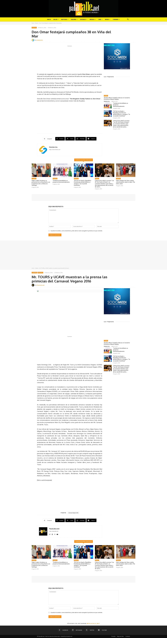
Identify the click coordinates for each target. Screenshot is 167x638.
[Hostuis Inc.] (33, 40)
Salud (55, 19)
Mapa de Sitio (120, 636)
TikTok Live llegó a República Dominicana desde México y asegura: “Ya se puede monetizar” (121, 113)
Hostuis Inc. (40, 40)
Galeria (73, 19)
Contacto (127, 636)
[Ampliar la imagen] (128, 45)
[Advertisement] (69, 59)
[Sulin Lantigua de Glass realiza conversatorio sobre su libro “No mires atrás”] (125, 170)
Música (92, 19)
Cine (99, 19)
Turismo (115, 19)
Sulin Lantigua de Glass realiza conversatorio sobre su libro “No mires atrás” (125, 182)
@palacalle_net (93, 623)
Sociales (83, 19)
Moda (107, 19)
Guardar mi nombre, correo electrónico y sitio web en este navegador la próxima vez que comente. (76, 230)
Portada (113, 636)
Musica (36, 23)
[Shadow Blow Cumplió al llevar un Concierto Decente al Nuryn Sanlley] (117, 87)
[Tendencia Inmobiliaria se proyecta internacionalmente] (108, 105)
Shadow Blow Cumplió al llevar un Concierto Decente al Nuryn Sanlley (117, 98)
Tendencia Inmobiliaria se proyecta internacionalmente (61, 181)
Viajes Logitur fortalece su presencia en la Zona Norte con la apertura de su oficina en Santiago (41, 183)
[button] (128, 19)
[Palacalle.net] (83, 8)
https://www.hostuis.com (54, 149)
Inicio (49, 19)
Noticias (64, 19)
